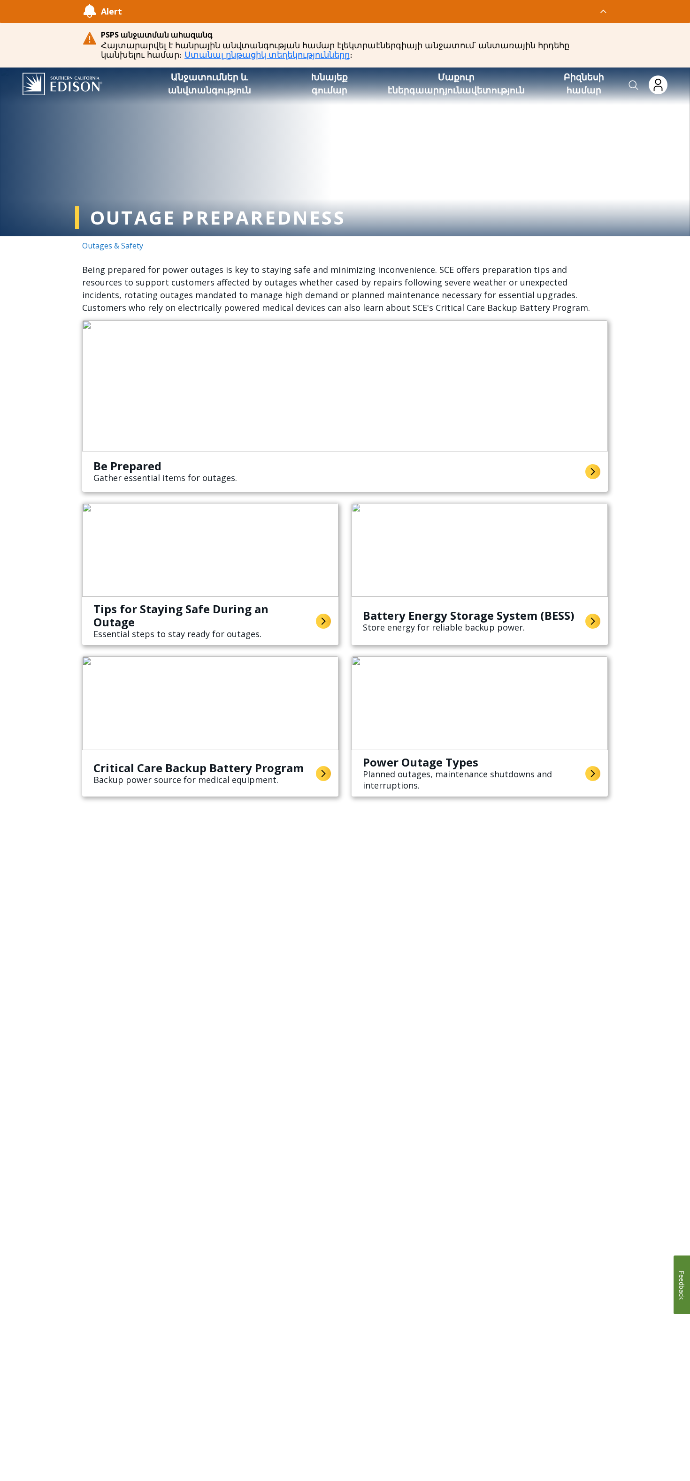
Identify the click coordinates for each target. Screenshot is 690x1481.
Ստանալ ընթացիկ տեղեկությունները (267, 54)
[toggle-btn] (365, 11)
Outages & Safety (112, 246)
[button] (633, 85)
